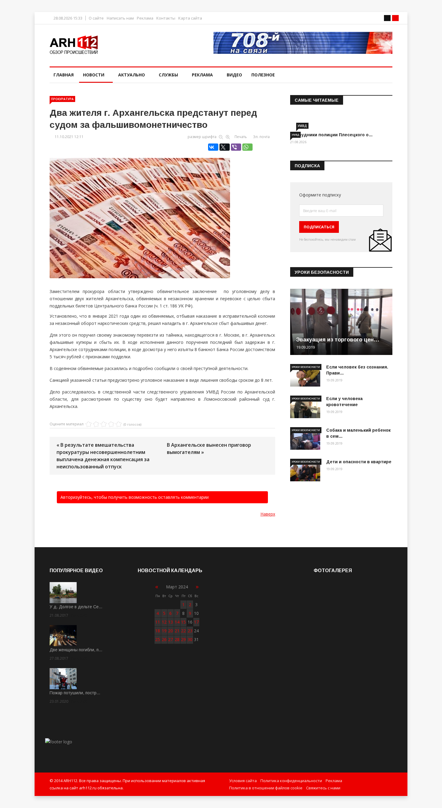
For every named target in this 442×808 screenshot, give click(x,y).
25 (157, 639)
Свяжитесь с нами (323, 788)
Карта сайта (190, 18)
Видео (234, 75)
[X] (224, 147)
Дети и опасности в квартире (358, 461)
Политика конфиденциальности (291, 780)
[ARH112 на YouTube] (302, 43)
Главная (64, 75)
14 (177, 622)
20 (170, 631)
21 (177, 631)
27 (170, 639)
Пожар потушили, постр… (75, 692)
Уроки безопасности (306, 367)
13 (170, 622)
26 (164, 639)
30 (190, 639)
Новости (93, 75)
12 (164, 622)
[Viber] (236, 147)
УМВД (302, 126)
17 (196, 622)
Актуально (131, 75)
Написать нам (120, 18)
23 (190, 631)
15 (183, 622)
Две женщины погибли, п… (76, 649)
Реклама (145, 18)
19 (164, 631)
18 (157, 631)
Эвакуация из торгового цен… (337, 340)
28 (177, 639)
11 (157, 622)
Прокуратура (62, 99)
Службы (168, 75)
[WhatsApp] (247, 147)
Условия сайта (243, 780)
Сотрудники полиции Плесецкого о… (331, 134)
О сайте (96, 18)
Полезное (263, 75)
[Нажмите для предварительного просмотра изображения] (162, 211)
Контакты (165, 18)
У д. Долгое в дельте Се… (76, 606)
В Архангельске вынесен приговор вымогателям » (209, 448)
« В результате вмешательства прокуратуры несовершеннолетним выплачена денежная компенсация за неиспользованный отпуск (103, 456)
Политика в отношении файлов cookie (265, 788)
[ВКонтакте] (213, 147)
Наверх (267, 514)
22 (183, 631)
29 (183, 639)
